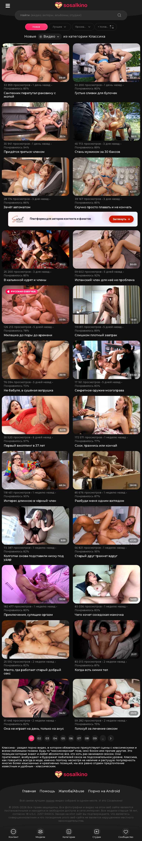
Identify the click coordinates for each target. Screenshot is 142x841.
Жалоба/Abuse (71, 791)
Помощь (47, 791)
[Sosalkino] (71, 5)
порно (50, 800)
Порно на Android (104, 791)
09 (95, 738)
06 (71, 738)
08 (87, 738)
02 (39, 738)
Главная (29, 791)
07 (79, 738)
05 (63, 738)
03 (47, 738)
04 (55, 738)
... (103, 738)
